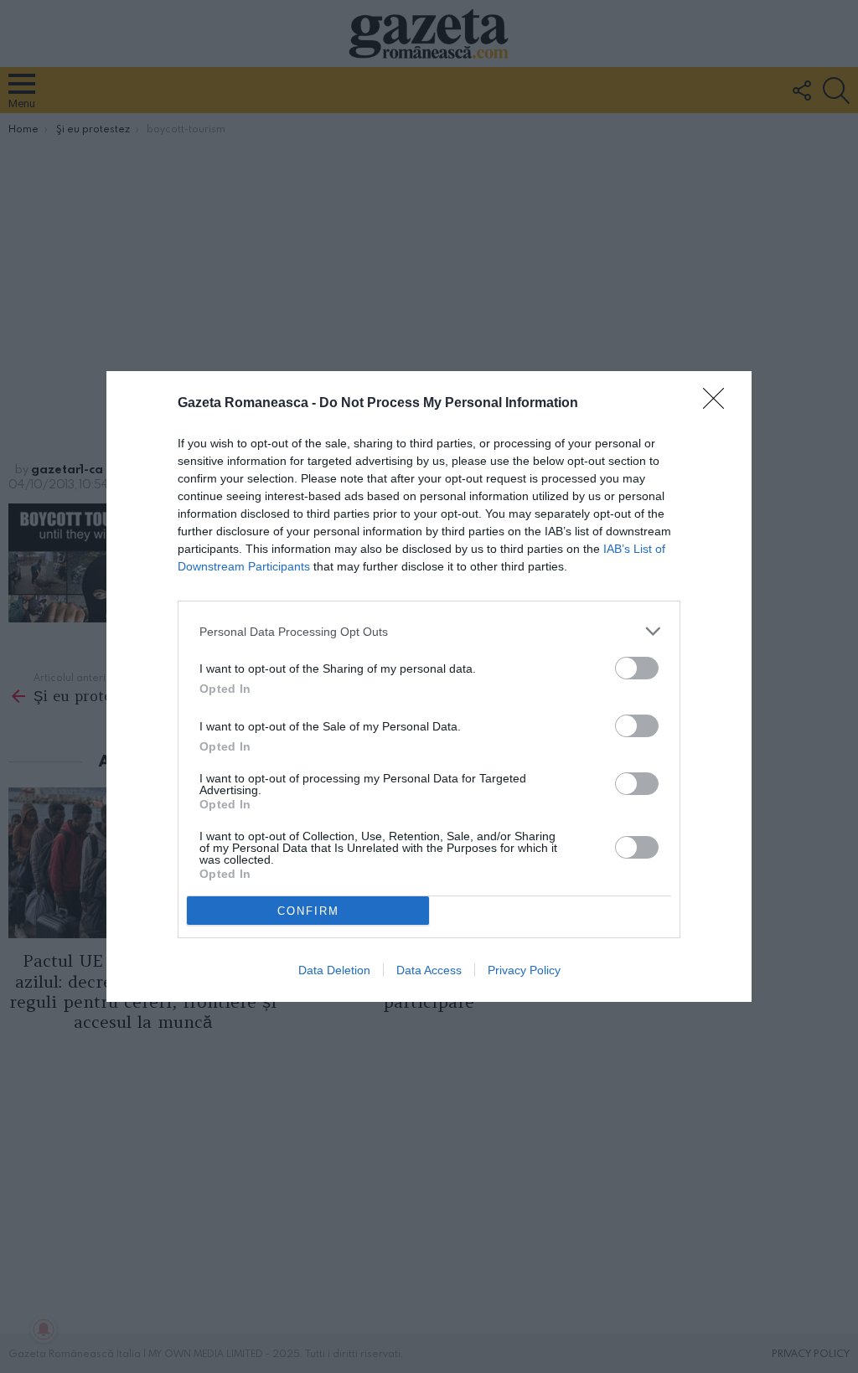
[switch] (637, 668)
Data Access (429, 970)
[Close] (719, 404)
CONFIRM (308, 911)
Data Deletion (334, 970)
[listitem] (429, 631)
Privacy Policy (524, 970)
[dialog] (429, 686)
